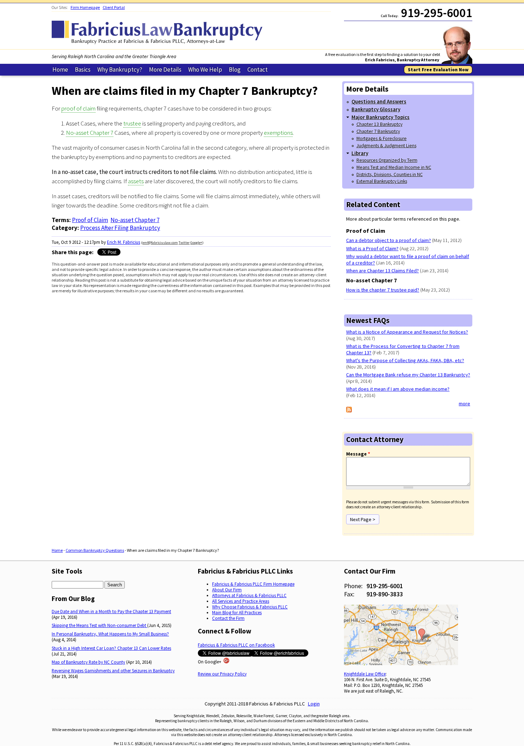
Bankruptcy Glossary (375, 109)
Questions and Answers (378, 101)
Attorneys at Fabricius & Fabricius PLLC (249, 595)
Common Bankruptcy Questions (95, 550)
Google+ (196, 242)
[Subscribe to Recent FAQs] (349, 410)
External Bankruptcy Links (381, 181)
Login (314, 703)
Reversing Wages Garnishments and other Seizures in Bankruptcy (113, 670)
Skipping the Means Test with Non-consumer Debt (99, 625)
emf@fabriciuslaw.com (160, 242)
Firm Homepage (85, 7)
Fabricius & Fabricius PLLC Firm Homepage (253, 584)
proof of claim (78, 108)
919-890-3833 (384, 594)
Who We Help (205, 69)
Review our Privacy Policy (222, 674)
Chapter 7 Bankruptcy (378, 131)
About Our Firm (227, 589)
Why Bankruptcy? (119, 69)
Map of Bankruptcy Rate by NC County (88, 662)
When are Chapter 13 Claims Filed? (382, 270)
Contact (257, 69)
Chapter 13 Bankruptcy (379, 124)
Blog (235, 69)
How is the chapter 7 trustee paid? (382, 290)
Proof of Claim (90, 220)
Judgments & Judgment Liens (386, 146)
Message (358, 454)
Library (359, 153)
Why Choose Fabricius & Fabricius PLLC (250, 607)
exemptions (278, 133)
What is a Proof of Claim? (372, 248)
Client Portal (114, 7)
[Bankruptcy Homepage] (159, 42)
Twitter (184, 242)
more (464, 403)
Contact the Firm (228, 618)
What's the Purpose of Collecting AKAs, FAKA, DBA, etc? (405, 360)
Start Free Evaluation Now (438, 70)
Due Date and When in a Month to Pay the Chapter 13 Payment (111, 611)
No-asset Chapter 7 (89, 133)
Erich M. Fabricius (123, 242)
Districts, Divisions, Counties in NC (389, 174)
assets (136, 181)
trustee (132, 123)
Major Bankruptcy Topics (380, 117)
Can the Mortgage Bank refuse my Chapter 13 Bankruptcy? (408, 374)
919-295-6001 (384, 586)
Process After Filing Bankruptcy (120, 228)
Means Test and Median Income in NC (393, 167)
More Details (165, 69)
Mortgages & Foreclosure (381, 138)
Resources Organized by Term (386, 160)
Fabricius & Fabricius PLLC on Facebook (236, 645)
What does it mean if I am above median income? (397, 389)
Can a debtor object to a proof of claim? (388, 240)
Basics (83, 69)
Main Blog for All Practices (237, 612)
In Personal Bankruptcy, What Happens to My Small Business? (110, 634)
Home (60, 69)
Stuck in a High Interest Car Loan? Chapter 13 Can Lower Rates (111, 648)
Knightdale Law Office (365, 674)
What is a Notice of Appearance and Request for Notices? (407, 332)
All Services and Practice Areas (240, 601)
